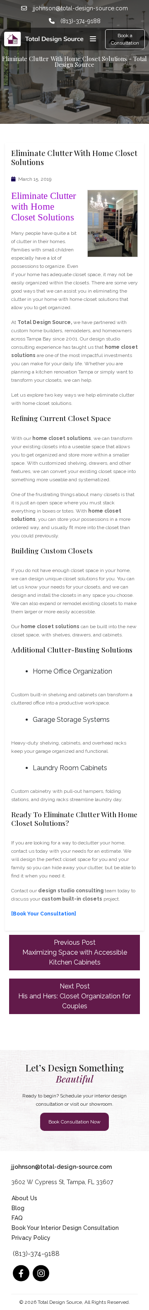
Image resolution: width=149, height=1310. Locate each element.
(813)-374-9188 (80, 21)
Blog (18, 1208)
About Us (24, 1198)
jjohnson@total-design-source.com (79, 8)
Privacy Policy (31, 1237)
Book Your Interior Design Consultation (65, 1228)
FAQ (17, 1218)
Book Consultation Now (74, 1122)
